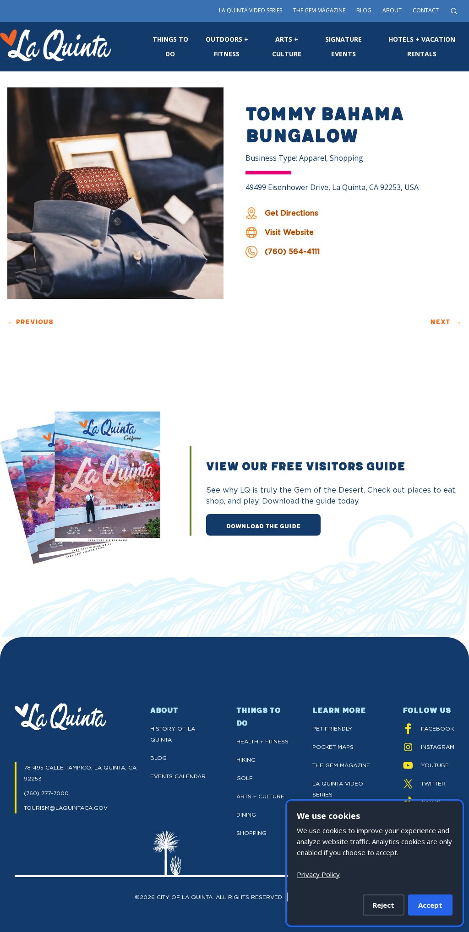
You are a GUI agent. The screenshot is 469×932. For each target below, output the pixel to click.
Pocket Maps (333, 746)
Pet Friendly (332, 728)
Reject (383, 905)
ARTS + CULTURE (286, 46)
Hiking (246, 759)
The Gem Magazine (319, 10)
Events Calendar (178, 776)
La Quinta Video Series (250, 10)
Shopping (251, 832)
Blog (363, 10)
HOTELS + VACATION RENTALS (421, 46)
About (392, 10)
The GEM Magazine (341, 765)
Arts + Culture (260, 796)
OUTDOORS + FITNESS (227, 46)
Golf (244, 778)
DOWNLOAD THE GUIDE (263, 525)
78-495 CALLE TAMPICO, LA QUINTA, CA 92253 (80, 773)
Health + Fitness (262, 741)
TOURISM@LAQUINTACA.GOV (66, 807)
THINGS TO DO (170, 46)
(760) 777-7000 (46, 793)
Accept (430, 905)
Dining (246, 814)
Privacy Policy (318, 874)
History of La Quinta (172, 734)
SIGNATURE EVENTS (343, 46)
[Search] (454, 11)
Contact (426, 10)
